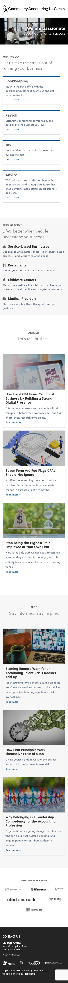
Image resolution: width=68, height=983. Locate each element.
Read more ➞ (34, 422)
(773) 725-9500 (12, 955)
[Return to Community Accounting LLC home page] (30, 9)
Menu (62, 9)
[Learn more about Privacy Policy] (53, 963)
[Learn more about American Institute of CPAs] (9, 963)
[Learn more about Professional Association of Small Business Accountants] (34, 963)
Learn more (23, 99)
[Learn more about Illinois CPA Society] (22, 963)
